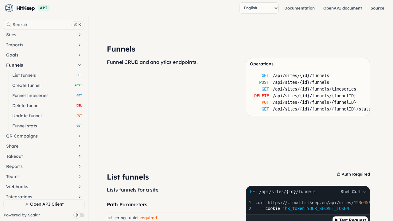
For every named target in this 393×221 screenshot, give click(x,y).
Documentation (299, 8)
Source (377, 8)
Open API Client (47, 204)
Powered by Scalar (22, 215)
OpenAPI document (342, 8)
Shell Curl (350, 191)
